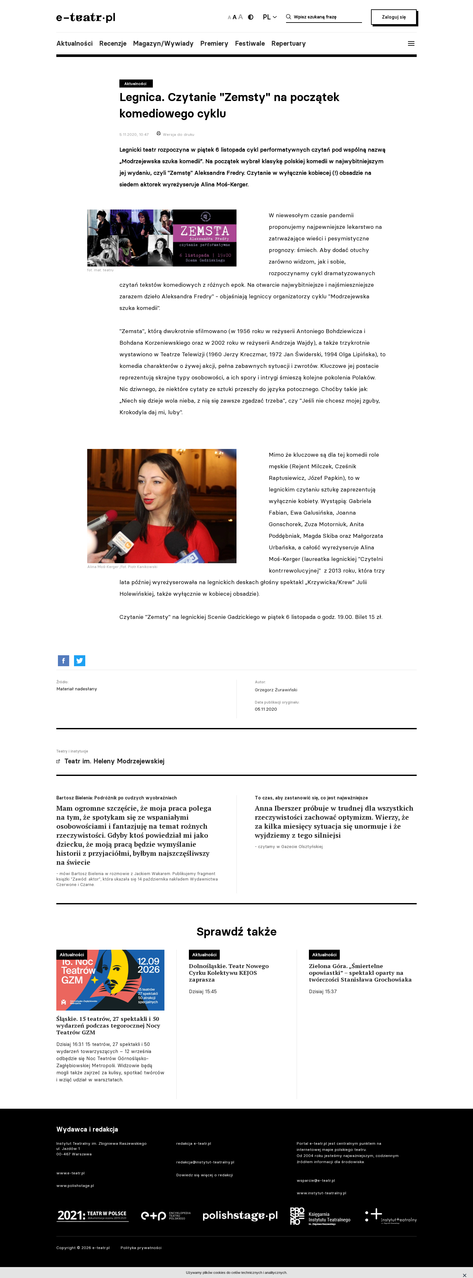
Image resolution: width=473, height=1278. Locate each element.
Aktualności (74, 43)
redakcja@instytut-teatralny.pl (205, 1162)
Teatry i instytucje (72, 751)
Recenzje (112, 43)
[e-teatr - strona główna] (85, 20)
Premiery (214, 43)
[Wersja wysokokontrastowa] (250, 17)
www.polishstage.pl (75, 1185)
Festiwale (250, 43)
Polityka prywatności (141, 1247)
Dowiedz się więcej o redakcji (204, 1174)
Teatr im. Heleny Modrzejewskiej (114, 761)
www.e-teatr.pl (70, 1173)
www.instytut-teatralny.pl (321, 1192)
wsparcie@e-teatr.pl (316, 1180)
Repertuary (288, 43)
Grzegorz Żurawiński (276, 690)
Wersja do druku (178, 134)
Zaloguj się (394, 17)
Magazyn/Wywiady (163, 43)
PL (267, 17)
